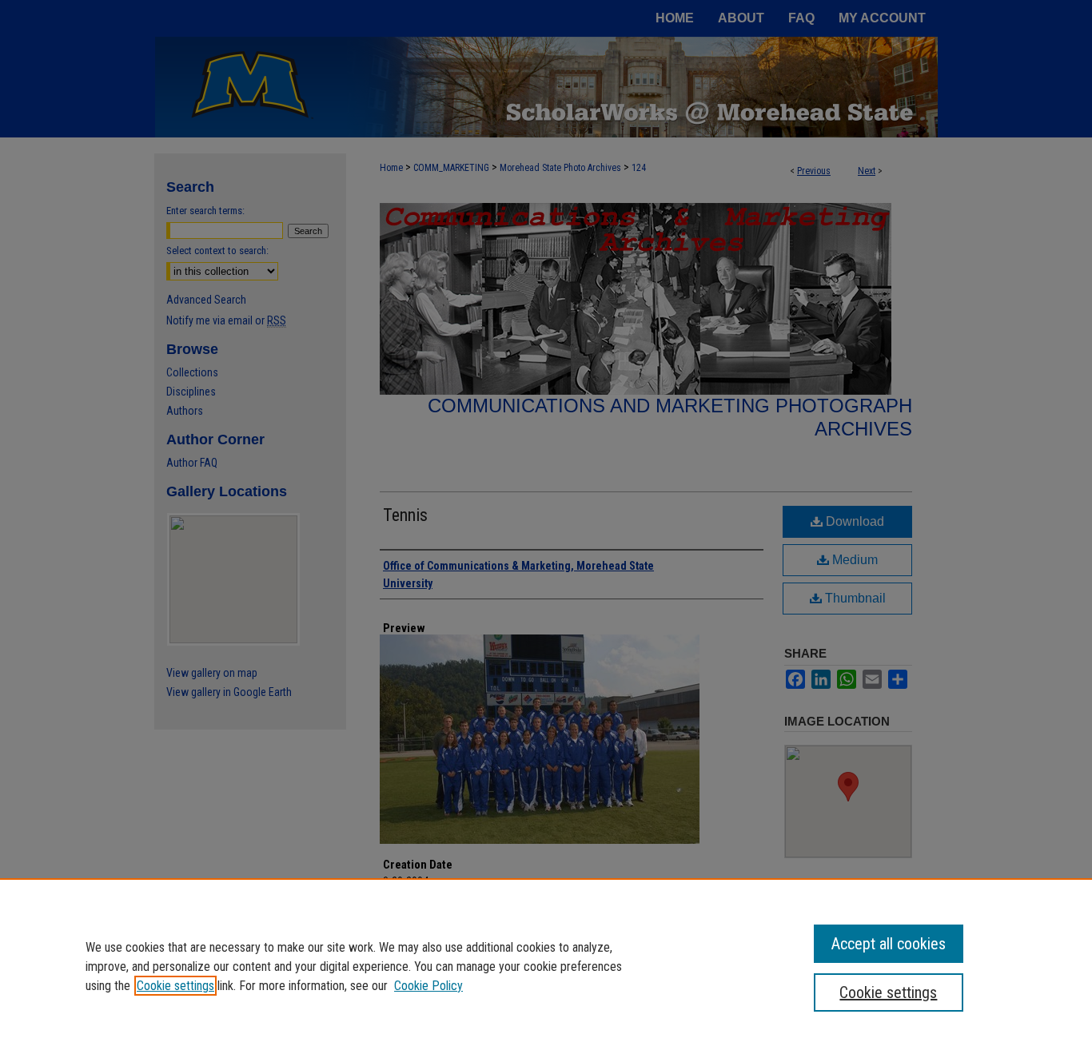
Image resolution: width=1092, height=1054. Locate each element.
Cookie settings (175, 985)
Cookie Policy (428, 985)
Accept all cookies (888, 943)
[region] (546, 966)
